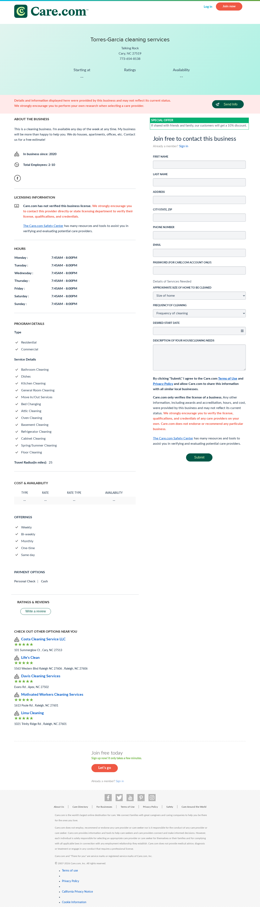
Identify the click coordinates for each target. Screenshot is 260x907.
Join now (229, 6)
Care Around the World (194, 807)
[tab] (199, 281)
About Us (59, 807)
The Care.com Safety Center (173, 438)
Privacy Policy (163, 383)
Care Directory (80, 807)
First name (160, 157)
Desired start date (166, 323)
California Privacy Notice (77, 891)
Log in (208, 6)
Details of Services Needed (172, 281)
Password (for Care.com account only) (182, 262)
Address (159, 192)
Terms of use (70, 870)
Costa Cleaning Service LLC (43, 639)
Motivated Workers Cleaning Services (52, 695)
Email (157, 245)
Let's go (104, 768)
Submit (199, 457)
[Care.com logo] (52, 12)
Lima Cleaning (32, 713)
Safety (169, 807)
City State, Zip (162, 209)
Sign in (183, 146)
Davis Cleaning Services (40, 676)
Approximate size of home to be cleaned (182, 288)
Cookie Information (74, 902)
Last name (160, 174)
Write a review (35, 611)
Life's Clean (30, 658)
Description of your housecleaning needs (183, 340)
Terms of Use (227, 378)
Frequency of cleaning (169, 305)
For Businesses (104, 807)
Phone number (163, 227)
